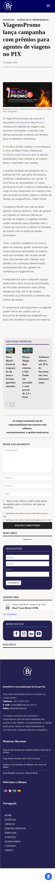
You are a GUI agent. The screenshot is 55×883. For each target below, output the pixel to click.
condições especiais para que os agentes (25, 154)
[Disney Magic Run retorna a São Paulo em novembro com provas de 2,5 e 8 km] (27, 350)
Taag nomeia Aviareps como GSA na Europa (21, 758)
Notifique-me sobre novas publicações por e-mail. (29, 520)
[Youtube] (39, 634)
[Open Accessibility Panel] (48, 876)
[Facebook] (14, 72)
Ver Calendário (10, 614)
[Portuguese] (14, 791)
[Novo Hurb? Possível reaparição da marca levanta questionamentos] (11, 350)
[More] (41, 72)
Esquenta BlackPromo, (32, 122)
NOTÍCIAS (9, 20)
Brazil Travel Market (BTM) (25, 607)
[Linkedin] (31, 634)
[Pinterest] (27, 72)
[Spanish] (19, 791)
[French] (10, 791)
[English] (5, 791)
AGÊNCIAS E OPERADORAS (33, 20)
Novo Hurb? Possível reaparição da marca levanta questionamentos (10, 372)
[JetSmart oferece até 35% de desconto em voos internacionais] (44, 350)
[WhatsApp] (34, 72)
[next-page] (12, 405)
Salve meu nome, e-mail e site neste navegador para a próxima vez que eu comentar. (25, 504)
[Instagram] (24, 634)
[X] (21, 72)
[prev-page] (8, 405)
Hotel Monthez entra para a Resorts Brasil (20, 773)
